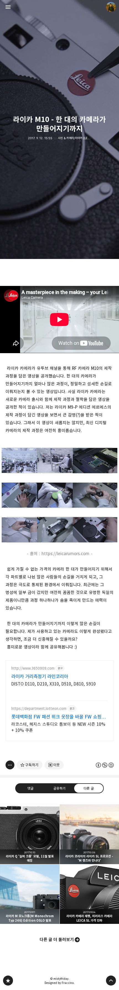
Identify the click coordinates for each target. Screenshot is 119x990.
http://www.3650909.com (33, 668)
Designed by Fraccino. (59, 983)
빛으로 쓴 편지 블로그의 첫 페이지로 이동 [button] (59, 7)
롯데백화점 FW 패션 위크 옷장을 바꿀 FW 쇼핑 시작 (56, 717)
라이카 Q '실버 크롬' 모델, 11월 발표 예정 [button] (30, 834)
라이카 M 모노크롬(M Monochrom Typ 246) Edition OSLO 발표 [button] (30, 894)
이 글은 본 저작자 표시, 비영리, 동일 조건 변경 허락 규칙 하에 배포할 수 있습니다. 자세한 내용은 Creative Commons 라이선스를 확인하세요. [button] (104, 765)
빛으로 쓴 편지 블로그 (8, 980)
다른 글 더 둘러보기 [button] (57, 939)
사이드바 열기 (8, 7)
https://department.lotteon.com (38, 708)
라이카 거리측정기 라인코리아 (39, 677)
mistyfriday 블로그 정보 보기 (111, 7)
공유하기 (59, 788)
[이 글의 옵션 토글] (10, 764)
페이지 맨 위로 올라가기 (111, 980)
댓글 (30, 788)
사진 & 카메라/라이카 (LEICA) (75, 138)
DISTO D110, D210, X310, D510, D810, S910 (53, 684)
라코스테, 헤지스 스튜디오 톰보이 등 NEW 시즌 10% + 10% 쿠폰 (58, 727)
